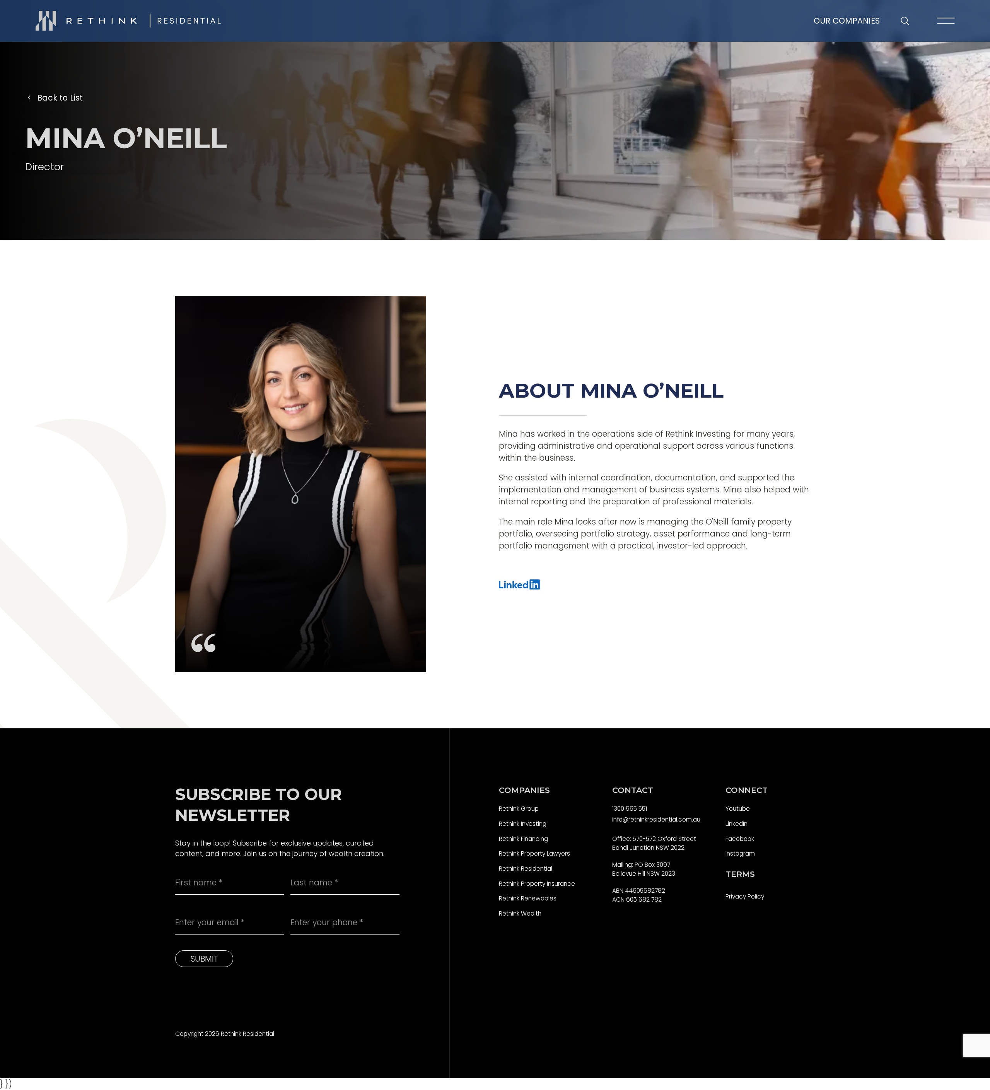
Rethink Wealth (520, 913)
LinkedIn (736, 824)
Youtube (737, 809)
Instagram (740, 853)
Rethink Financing (523, 839)
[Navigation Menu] (946, 21)
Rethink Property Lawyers (534, 853)
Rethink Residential (525, 868)
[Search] (905, 21)
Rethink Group (519, 809)
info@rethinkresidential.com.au (656, 819)
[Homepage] (128, 21)
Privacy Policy (744, 896)
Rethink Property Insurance (537, 884)
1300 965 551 (629, 809)
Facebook (739, 839)
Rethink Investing (522, 824)
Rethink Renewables (527, 898)
